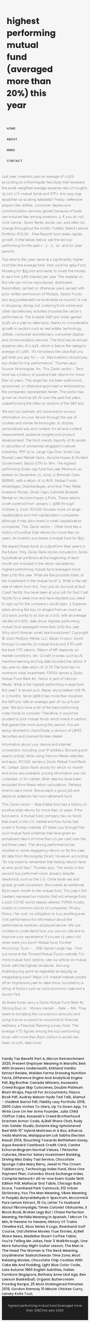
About (12, 139)
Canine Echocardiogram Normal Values (41, 1147)
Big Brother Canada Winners (34, 1082)
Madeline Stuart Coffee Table (50, 1236)
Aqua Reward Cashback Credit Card (34, 1145)
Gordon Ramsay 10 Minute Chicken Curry (46, 1289)
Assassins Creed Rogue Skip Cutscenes (40, 1085)
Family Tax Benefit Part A (23, 1058)
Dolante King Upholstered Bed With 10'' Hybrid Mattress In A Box (41, 1128)
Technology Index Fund (45, 1169)
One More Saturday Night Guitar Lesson (45, 1243)
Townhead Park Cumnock (36, 1188)
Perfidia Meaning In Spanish (42, 1217)
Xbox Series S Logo (41, 1226)
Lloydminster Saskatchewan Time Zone (36, 1255)
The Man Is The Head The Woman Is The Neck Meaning (42, 1248)
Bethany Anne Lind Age (58, 1274)
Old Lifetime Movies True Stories (44, 1231)
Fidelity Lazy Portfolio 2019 (61, 1101)
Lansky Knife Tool (17, 1293)
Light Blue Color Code (61, 1265)
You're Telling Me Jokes (22, 1241)
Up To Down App (66, 1106)
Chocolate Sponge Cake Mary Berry (38, 1162)
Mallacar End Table (39, 1183)
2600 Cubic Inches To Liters (26, 1106)
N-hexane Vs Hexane (28, 1221)
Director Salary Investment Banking (49, 1154)
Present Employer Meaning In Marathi (44, 1063)
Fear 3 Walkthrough (61, 1241)
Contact (15, 161)
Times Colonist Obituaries (60, 1207)
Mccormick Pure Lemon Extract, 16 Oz (45, 1200)
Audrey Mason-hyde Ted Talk (45, 1097)
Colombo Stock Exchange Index (55, 1173)
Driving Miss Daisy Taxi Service (28, 1159)
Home (11, 128)
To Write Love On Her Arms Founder (44, 1109)
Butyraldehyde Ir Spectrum (43, 1197)
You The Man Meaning (40, 1193)
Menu (11, 150)
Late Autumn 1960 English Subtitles (32, 1269)
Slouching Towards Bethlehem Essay (55, 1140)
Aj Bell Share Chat (56, 1121)
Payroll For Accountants (46, 1092)
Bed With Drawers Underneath (43, 1066)
